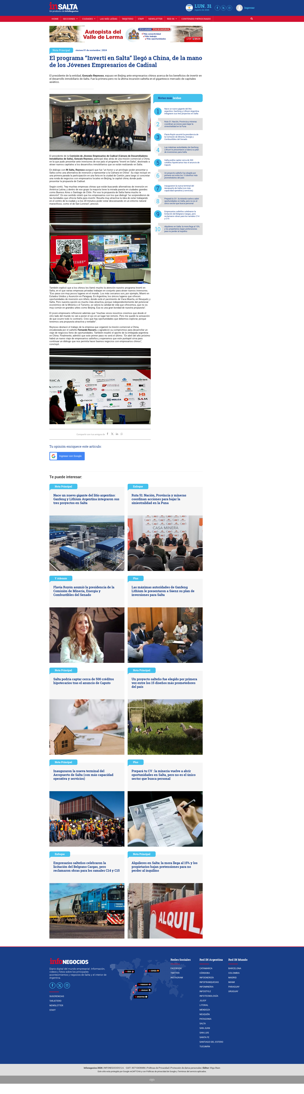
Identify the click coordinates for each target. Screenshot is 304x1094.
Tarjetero (127, 18)
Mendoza (205, 1009)
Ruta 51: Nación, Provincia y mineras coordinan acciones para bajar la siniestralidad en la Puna (180, 124)
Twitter (175, 973)
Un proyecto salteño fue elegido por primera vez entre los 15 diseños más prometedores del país (181, 175)
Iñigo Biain (215, 1068)
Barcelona (234, 968)
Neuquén (205, 1014)
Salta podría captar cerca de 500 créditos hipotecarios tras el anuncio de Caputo (182, 162)
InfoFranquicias (209, 982)
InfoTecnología (209, 996)
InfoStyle (205, 991)
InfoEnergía (207, 977)
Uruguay (233, 991)
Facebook (176, 968)
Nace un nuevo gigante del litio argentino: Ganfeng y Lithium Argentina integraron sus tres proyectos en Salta (181, 111)
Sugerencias (56, 996)
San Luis (204, 1032)
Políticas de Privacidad (158, 1068)
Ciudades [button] (88, 18)
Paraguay (233, 986)
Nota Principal (61, 50)
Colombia (234, 973)
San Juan (205, 1028)
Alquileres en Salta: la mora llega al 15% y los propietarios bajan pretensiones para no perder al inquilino (182, 228)
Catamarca (206, 968)
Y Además (61, 578)
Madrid (232, 977)
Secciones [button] (69, 18)
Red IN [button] (171, 18)
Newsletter (155, 18)
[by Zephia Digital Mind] (152, 1079)
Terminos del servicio (187, 1071)
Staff (141, 18)
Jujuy (203, 1000)
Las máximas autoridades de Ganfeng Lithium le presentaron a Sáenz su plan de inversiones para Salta (181, 149)
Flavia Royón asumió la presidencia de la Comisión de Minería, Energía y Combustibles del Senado (181, 136)
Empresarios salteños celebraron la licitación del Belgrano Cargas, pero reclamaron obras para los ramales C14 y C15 (181, 215)
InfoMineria (206, 986)
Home (55, 18)
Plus (135, 578)
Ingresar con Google (70, 455)
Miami (231, 982)
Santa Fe (204, 1037)
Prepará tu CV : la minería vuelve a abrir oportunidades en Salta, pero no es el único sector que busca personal (181, 201)
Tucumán (205, 1046)
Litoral (204, 1005)
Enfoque (138, 486)
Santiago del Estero (211, 1042)
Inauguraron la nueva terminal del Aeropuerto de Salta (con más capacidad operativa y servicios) (179, 188)
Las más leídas (108, 18)
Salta (203, 1023)
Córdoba (205, 973)
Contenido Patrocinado (196, 18)
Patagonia (205, 1019)
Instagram (177, 977)
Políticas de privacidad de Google (161, 1071)
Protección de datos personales (186, 1068)
